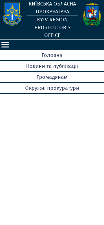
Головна (52, 55)
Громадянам (52, 77)
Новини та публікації (52, 66)
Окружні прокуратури (52, 88)
